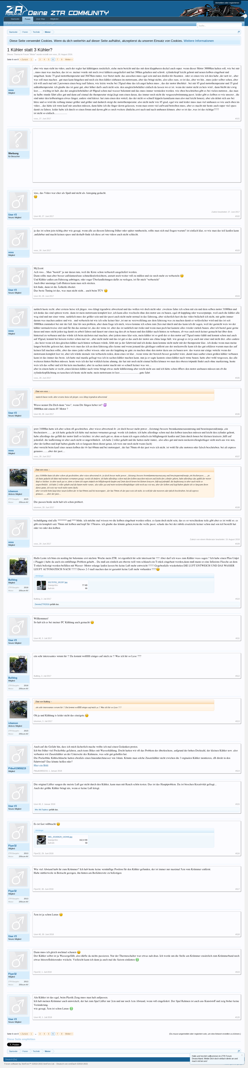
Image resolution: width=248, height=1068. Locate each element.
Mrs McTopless (41, 810)
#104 (237, 296)
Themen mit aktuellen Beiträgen (41, 24)
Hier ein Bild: (41, 765)
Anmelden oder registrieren (227, 3)
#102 (237, 216)
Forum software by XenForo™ (29, 1064)
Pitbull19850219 (17, 768)
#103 (237, 250)
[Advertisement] (137, 155)
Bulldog (12, 579)
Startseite (15, 19)
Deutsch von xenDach (72, 1064)
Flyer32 (12, 845)
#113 (237, 721)
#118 (237, 934)
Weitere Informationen (199, 41)
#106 (237, 414)
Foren (28, 19)
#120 (237, 1017)
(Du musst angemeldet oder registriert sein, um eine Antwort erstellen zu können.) (205, 1034)
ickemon (13, 491)
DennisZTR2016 (42, 604)
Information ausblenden (242, 1055)
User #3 (12, 214)
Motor (32, 54)
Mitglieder (54, 19)
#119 (237, 972)
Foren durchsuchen (15, 24)
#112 (237, 676)
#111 (238, 638)
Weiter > (68, 59)
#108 (237, 507)
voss (55, 54)
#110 (237, 599)
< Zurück (24, 59)
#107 (237, 456)
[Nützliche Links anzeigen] (238, 32)
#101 (237, 118)
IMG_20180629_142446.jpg (60, 837)
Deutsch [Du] (11, 1059)
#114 (237, 771)
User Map (40, 19)
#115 (237, 804)
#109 (237, 544)
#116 (237, 853)
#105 (237, 378)
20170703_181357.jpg (57, 582)
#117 (237, 889)
